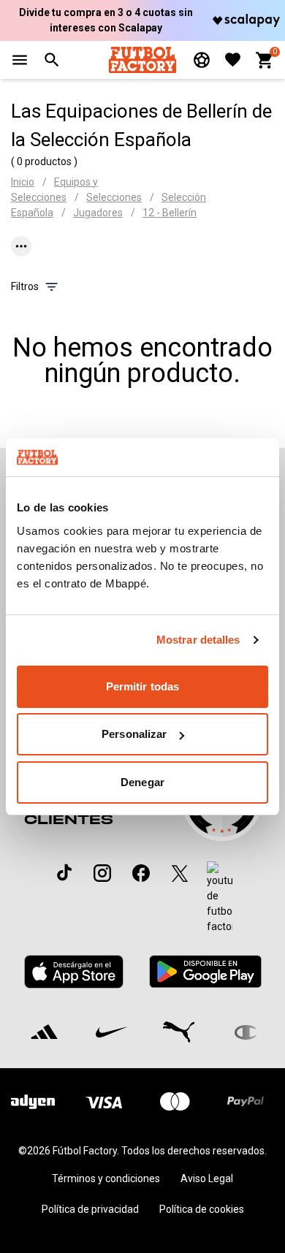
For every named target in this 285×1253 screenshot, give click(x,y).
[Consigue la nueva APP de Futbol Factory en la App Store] (74, 972)
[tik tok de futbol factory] (64, 872)
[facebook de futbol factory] (141, 873)
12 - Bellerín (169, 212)
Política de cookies (201, 1209)
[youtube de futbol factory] (219, 897)
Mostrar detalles (198, 639)
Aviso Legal (206, 1178)
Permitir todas (142, 686)
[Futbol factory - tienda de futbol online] (142, 59)
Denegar (142, 782)
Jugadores (98, 212)
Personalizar (134, 734)
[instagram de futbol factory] (102, 873)
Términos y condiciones (106, 1178)
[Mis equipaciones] (201, 59)
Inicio (22, 182)
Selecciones (114, 197)
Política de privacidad (90, 1209)
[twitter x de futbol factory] (179, 873)
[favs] (233, 59)
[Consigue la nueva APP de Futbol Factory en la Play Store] (205, 971)
